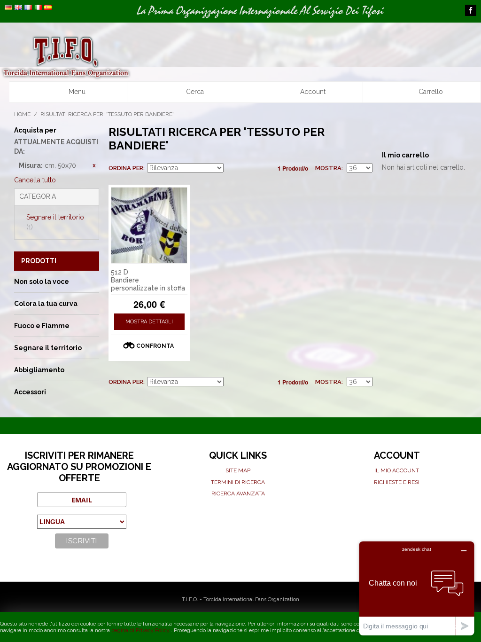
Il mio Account (396, 470)
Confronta (155, 346)
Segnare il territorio (55, 222)
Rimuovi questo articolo (94, 165)
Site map (237, 470)
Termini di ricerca (238, 482)
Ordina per (126, 168)
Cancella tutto (35, 180)
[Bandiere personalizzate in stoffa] (149, 225)
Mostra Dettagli (149, 322)
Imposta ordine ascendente (232, 168)
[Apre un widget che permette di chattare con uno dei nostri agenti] (417, 588)
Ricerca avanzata (238, 493)
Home (22, 114)
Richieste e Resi (396, 482)
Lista (265, 168)
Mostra (328, 168)
